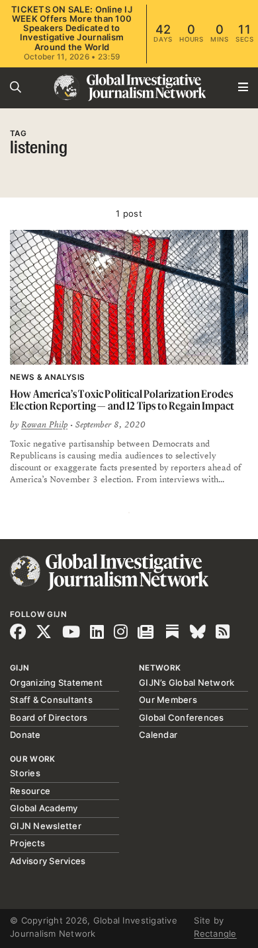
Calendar (158, 734)
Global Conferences (181, 717)
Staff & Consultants (51, 699)
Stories (25, 773)
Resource (30, 790)
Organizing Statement (56, 682)
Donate (25, 734)
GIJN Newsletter (45, 825)
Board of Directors (49, 717)
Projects (27, 843)
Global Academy (44, 808)
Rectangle (215, 933)
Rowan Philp (44, 424)
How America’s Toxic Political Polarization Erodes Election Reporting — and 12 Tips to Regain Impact (122, 400)
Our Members (168, 699)
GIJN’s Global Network (186, 682)
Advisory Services (47, 861)
